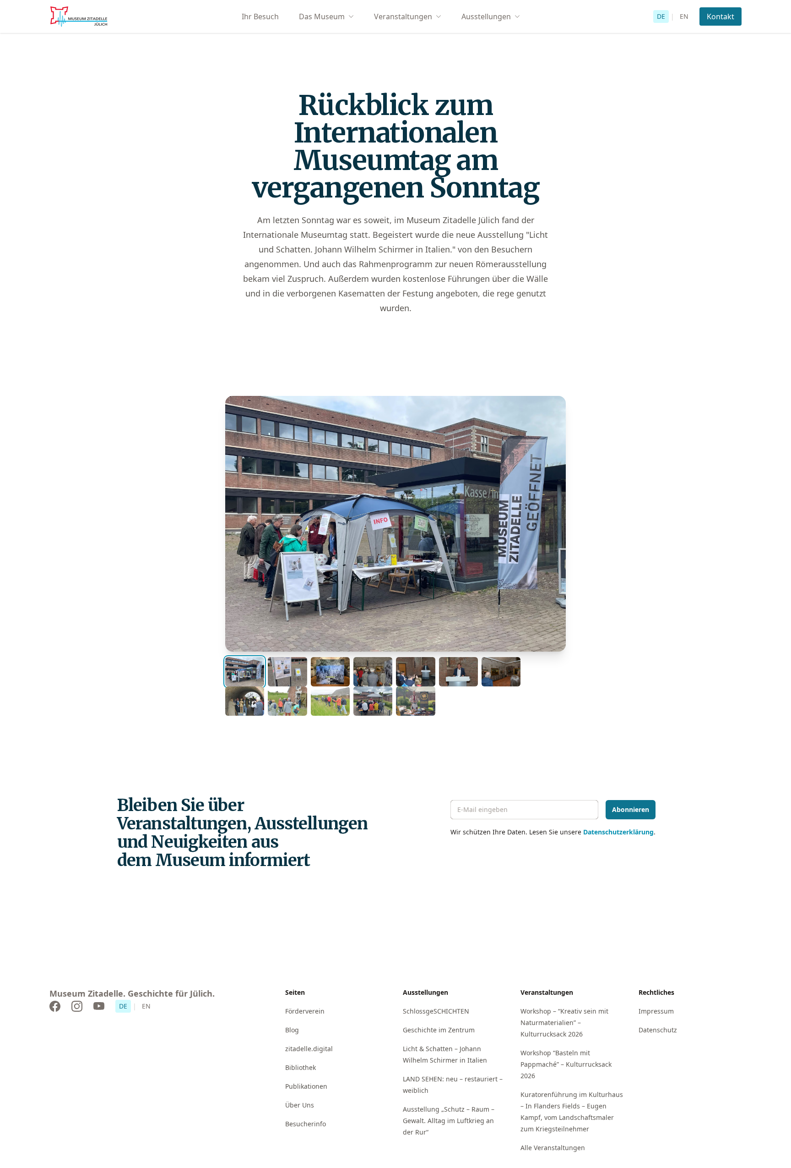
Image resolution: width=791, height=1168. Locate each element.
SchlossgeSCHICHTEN (436, 1011)
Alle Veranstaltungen (552, 1147)
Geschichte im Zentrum (439, 1029)
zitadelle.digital (309, 1048)
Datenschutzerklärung (618, 832)
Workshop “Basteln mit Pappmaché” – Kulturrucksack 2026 (566, 1064)
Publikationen (306, 1086)
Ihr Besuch (260, 16)
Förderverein (305, 1011)
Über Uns (299, 1105)
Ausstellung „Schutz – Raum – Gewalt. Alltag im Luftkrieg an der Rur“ (448, 1120)
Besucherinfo (305, 1123)
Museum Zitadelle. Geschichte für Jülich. (132, 993)
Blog (292, 1029)
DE (661, 16)
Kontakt (720, 16)
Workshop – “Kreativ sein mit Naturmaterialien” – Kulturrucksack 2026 (564, 1022)
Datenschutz (658, 1029)
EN (684, 16)
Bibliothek (300, 1067)
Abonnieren (630, 809)
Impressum (656, 1011)
